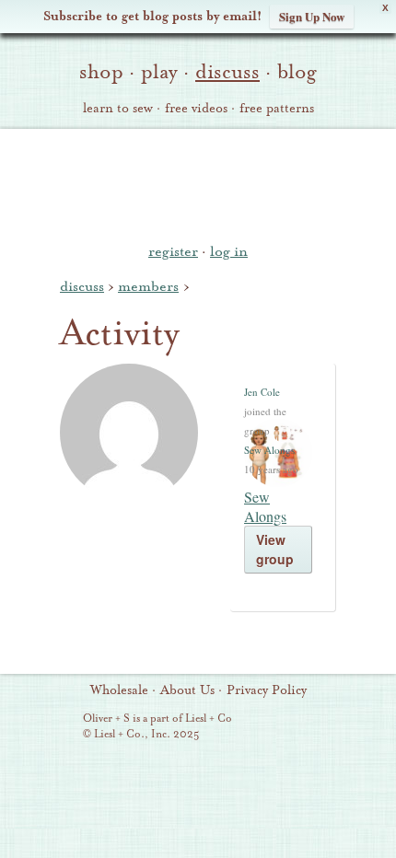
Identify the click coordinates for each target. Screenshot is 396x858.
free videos (196, 108)
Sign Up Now (311, 16)
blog (297, 72)
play (159, 72)
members (148, 286)
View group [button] (275, 549)
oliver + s (198, 183)
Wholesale (119, 690)
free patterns (276, 108)
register (173, 251)
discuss (227, 72)
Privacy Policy (267, 690)
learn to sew (118, 108)
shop (101, 72)
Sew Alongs (269, 450)
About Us (187, 690)
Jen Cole (262, 392)
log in (229, 251)
